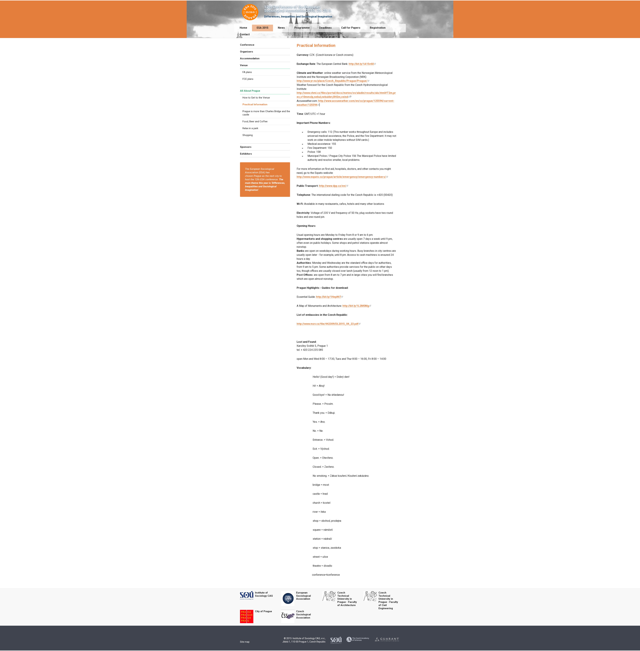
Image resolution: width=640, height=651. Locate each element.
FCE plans (247, 78)
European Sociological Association (303, 596)
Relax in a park (250, 128)
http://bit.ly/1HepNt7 (328, 296)
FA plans (247, 72)
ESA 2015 (262, 27)
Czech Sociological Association (303, 614)
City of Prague (263, 611)
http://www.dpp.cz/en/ (332, 185)
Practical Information (254, 104)
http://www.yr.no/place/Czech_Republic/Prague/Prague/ (332, 80)
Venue (244, 65)
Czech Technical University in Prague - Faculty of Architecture (347, 599)
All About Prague (250, 90)
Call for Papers (350, 27)
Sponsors (245, 146)
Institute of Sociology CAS (264, 594)
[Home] (250, 11)
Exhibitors (246, 153)
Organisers (246, 51)
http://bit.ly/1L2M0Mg (355, 305)
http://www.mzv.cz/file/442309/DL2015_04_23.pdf (327, 323)
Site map (245, 642)
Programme (302, 27)
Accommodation (250, 58)
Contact (245, 34)
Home (243, 27)
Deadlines (325, 27)
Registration (378, 27)
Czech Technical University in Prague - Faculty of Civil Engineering (388, 600)
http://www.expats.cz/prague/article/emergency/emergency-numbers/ (341, 176)
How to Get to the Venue (256, 97)
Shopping (247, 135)
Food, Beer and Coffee (255, 121)
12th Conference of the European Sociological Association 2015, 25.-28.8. (298, 9)
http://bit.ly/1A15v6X (361, 63)
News (281, 27)
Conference (247, 44)
